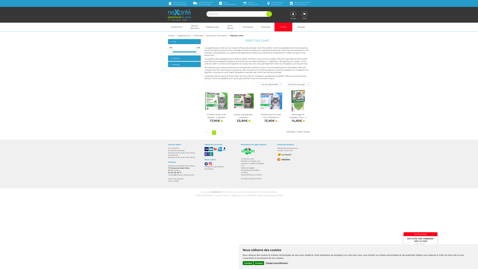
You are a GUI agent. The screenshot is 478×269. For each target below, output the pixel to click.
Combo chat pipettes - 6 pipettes (243, 115)
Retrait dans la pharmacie (287, 148)
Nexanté (209, 195)
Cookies (244, 172)
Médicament (176, 27)
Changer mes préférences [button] (277, 263)
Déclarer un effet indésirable (252, 163)
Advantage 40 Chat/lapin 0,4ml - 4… (298, 115)
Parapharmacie (212, 27)
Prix (174, 42)
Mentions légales (248, 168)
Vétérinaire (265, 27)
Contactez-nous (247, 159)
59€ (205, 3)
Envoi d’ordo (229, 3)
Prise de (253, 3)
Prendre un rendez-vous (251, 161)
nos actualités (302, 3)
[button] (271, 84)
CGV (242, 166)
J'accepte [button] (248, 263)
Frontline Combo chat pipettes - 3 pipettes (216, 115)
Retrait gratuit (180, 3)
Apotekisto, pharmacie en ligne (270, 195)
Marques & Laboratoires (214, 167)
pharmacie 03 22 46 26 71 (277, 3)
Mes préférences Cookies (251, 175)
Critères (176, 58)
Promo (283, 27)
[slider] (170, 52)
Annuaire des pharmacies (251, 179)
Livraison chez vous (285, 150)
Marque (176, 64)
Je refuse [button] (259, 263)
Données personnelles (250, 170)
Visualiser (270, 110)
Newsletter (209, 169)
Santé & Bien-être (195, 27)
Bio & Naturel (230, 27)
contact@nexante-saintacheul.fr (181, 175)
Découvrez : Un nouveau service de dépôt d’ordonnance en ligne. (239, 192)
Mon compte (173, 181)
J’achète (216, 110)
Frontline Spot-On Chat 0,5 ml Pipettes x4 (271, 115)
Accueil (171, 35)
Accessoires (248, 27)
